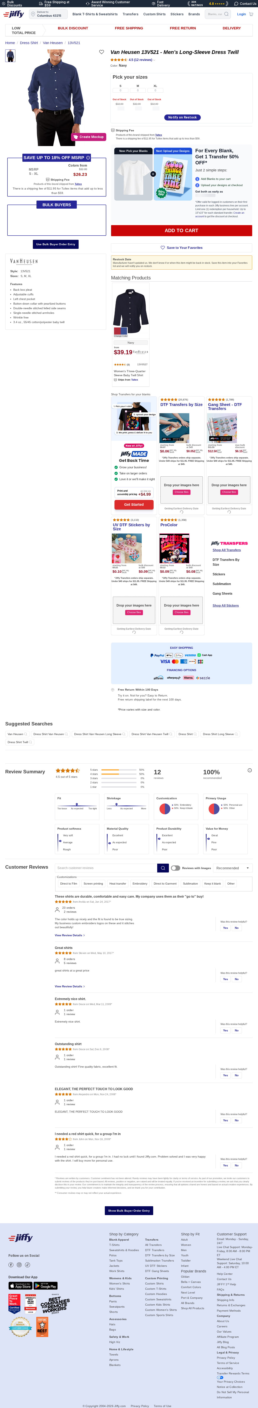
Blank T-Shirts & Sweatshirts (95, 14)
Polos (113, 1255)
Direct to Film (68, 883)
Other (231, 883)
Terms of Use (162, 1406)
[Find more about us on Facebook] (11, 1264)
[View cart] (251, 14)
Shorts (113, 1311)
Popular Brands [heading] (193, 1271)
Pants (113, 1301)
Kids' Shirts (116, 1288)
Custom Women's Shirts (161, 1309)
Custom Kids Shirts (157, 1304)
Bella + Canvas (191, 1281)
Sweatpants (117, 1306)
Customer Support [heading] (232, 1234)
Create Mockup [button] (92, 137)
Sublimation (222, 584)
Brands (194, 14)
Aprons (114, 1359)
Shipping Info (225, 1300)
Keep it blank (212, 883)
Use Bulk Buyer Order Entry (55, 244)
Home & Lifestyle (121, 1349)
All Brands (188, 1303)
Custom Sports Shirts (159, 1315)
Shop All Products (192, 1308)
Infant (185, 1265)
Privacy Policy (226, 1357)
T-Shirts (114, 1244)
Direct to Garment (165, 883)
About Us (223, 1321)
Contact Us (224, 1279)
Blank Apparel (119, 1239)
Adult (184, 1239)
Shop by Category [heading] (124, 1234)
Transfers (130, 14)
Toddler (186, 1260)
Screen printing (93, 883)
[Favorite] (101, 52)
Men (184, 1250)
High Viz (114, 1342)
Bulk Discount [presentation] (73, 28)
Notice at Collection (229, 1386)
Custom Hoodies (156, 1294)
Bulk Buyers (57, 205)
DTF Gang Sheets (157, 1271)
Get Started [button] (134, 505)
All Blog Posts (226, 1347)
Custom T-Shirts (155, 1288)
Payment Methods (229, 1310)
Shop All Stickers (226, 605)
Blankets (115, 1365)
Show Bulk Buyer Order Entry (129, 1210)
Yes (225, 927)
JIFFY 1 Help (226, 1284)
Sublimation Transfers (159, 1260)
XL (155, 86)
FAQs (220, 1289)
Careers (222, 1326)
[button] (55, 97)
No (237, 927)
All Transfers (153, 1244)
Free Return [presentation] (183, 28)
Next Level (188, 1292)
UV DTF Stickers (156, 1265)
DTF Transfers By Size (226, 562)
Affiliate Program (228, 1336)
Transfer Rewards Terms (233, 1373)
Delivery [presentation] (232, 28)
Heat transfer (117, 883)
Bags (112, 1329)
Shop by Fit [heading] (190, 1234)
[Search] (226, 14)
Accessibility (225, 1368)
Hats (112, 1324)
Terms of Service (228, 1363)
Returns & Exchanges (231, 1305)
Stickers (177, 14)
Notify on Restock (182, 117)
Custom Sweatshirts (158, 1299)
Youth (184, 1255)
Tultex (158, 135)
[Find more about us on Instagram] (19, 1264)
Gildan (185, 1276)
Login (241, 14)
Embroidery (140, 883)
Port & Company (192, 1297)
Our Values (224, 1331)
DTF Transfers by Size (160, 1255)
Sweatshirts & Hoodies (124, 1250)
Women (186, 1244)
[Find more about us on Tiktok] (27, 1264)
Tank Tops (116, 1260)
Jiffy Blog (223, 1342)
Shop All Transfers (227, 550)
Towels (113, 1354)
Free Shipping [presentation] (129, 28)
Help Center (225, 1273)
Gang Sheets (222, 593)
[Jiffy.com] (13, 14)
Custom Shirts (154, 14)
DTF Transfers (154, 1250)
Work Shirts (117, 1271)
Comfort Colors (191, 1287)
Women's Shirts (119, 1283)
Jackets (114, 1265)
